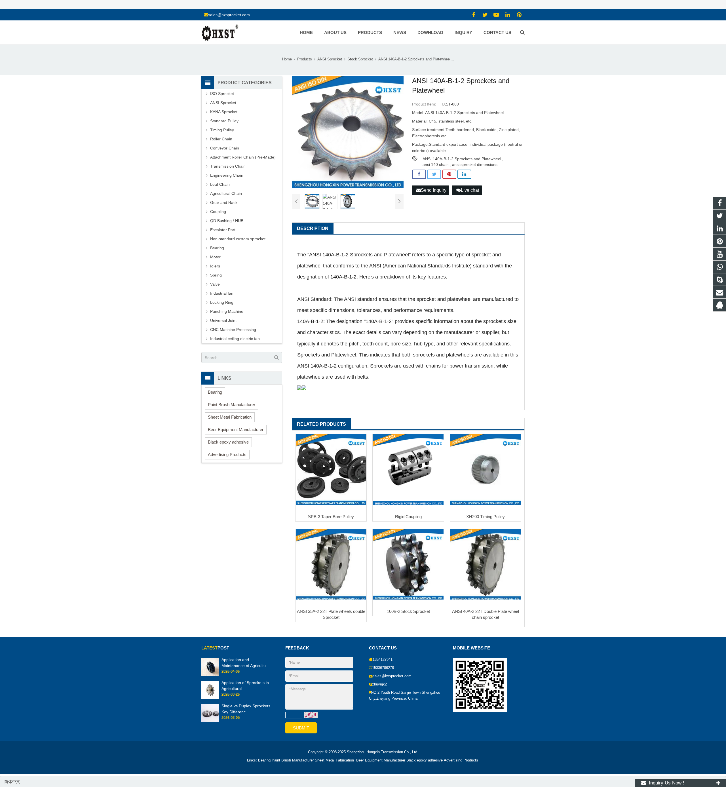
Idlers (215, 266)
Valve (215, 284)
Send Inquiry (433, 190)
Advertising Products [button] (227, 454)
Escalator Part (222, 229)
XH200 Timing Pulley (485, 516)
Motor (215, 257)
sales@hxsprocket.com (229, 14)
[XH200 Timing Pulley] (485, 469)
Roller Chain (221, 139)
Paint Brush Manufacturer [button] (231, 404)
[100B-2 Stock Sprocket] (408, 564)
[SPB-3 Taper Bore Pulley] (331, 469)
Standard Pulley (224, 121)
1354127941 (382, 660)
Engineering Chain (226, 175)
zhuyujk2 (379, 684)
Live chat (470, 190)
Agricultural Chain (226, 193)
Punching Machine (226, 311)
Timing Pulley (222, 130)
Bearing (217, 248)
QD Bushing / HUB (226, 220)
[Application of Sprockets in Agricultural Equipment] (210, 698)
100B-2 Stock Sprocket (408, 611)
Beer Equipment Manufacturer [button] (235, 429)
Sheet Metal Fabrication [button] (230, 417)
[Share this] (419, 174)
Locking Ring (221, 302)
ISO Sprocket (222, 93)
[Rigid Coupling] (408, 469)
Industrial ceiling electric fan (235, 338)
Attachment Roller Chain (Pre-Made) (243, 157)
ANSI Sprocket (223, 102)
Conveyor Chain (224, 148)
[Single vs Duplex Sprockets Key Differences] (210, 721)
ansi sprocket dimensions (474, 164)
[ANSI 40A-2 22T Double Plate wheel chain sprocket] (485, 564)
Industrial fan (221, 293)
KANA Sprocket (223, 111)
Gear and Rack (223, 202)
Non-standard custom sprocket (237, 239)
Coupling (218, 211)
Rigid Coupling (408, 516)
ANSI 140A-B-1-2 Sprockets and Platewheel (462, 159)
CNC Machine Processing (233, 329)
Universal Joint (223, 320)
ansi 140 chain (436, 164)
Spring (216, 275)
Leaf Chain (220, 184)
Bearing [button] (215, 392)
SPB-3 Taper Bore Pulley (331, 516)
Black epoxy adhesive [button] (228, 442)
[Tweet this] (434, 174)
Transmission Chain (228, 166)
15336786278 (383, 668)
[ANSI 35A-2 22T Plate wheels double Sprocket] (331, 564)
